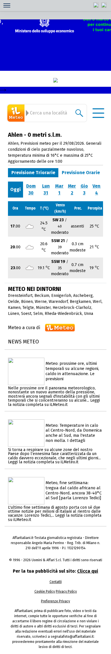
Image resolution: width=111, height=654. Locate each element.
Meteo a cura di (24, 327)
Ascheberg (83, 295)
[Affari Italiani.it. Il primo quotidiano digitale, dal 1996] (55, 80)
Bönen (27, 301)
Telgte (28, 307)
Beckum (41, 295)
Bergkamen (80, 301)
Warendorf (58, 301)
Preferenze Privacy (55, 601)
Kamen (14, 307)
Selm (38, 313)
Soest (26, 313)
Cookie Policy (44, 591)
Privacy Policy (66, 591)
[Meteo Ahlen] (16, 113)
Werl (97, 301)
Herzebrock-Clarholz (72, 307)
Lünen (13, 313)
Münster (43, 307)
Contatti (56, 582)
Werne (41, 301)
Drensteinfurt (20, 295)
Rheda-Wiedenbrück (63, 313)
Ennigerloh (61, 295)
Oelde (13, 301)
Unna (88, 313)
